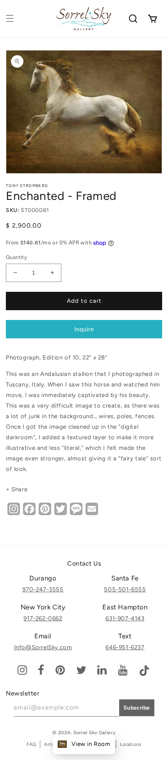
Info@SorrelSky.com (43, 647)
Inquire (84, 329)
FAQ (31, 744)
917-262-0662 (42, 618)
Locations (130, 744)
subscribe (136, 707)
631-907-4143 (124, 618)
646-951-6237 (124, 647)
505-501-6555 (125, 589)
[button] (9, 18)
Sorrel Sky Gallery (94, 732)
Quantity (16, 257)
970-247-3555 (42, 589)
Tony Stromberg (27, 185)
